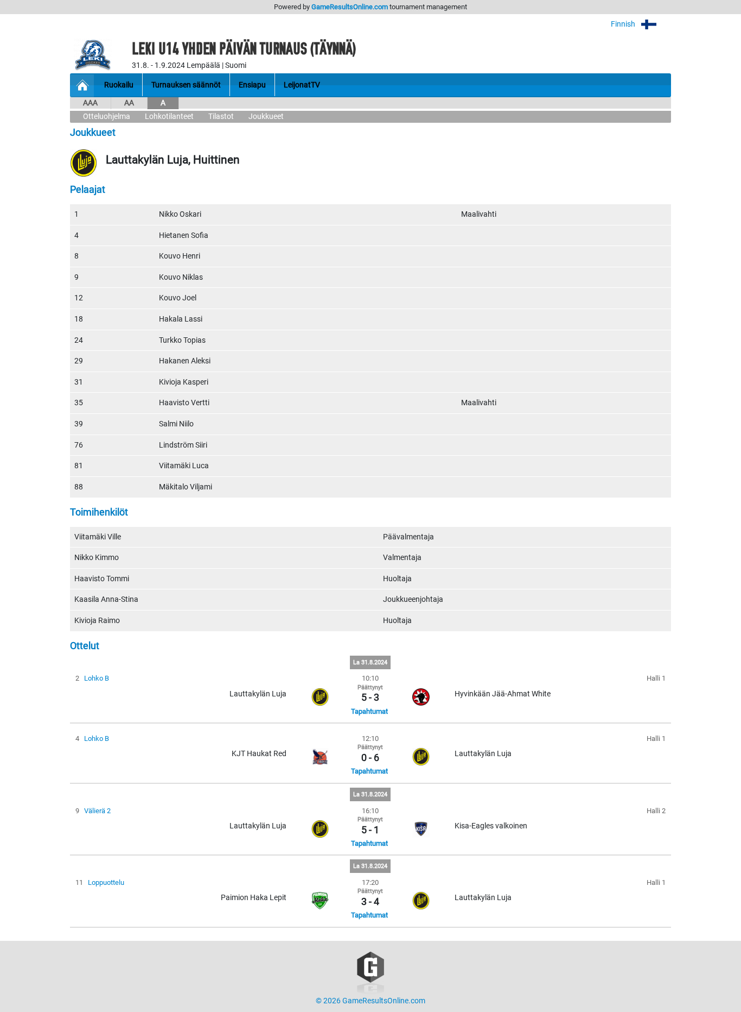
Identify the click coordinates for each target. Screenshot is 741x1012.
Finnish (624, 24)
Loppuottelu (106, 882)
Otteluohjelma (106, 116)
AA (129, 103)
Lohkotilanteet (169, 116)
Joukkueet (266, 116)
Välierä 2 (97, 811)
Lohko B (96, 678)
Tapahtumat (369, 711)
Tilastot (221, 116)
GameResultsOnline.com (349, 7)
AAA (90, 103)
